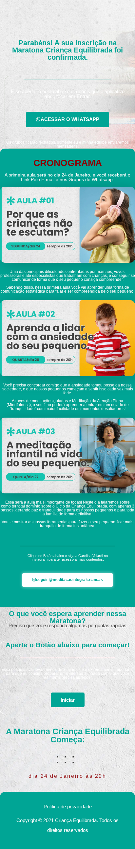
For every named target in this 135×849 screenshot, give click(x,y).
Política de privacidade (68, 806)
